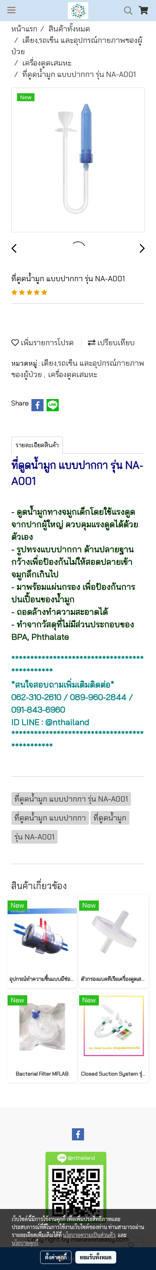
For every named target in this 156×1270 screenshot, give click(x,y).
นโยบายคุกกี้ (25, 1242)
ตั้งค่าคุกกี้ (56, 1257)
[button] (125, 10)
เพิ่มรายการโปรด (46, 343)
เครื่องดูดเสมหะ (72, 374)
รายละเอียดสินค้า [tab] (37, 445)
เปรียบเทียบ (115, 343)
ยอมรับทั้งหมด (96, 1257)
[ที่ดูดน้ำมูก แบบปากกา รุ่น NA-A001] (78, 160)
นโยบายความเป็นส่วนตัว (89, 1234)
